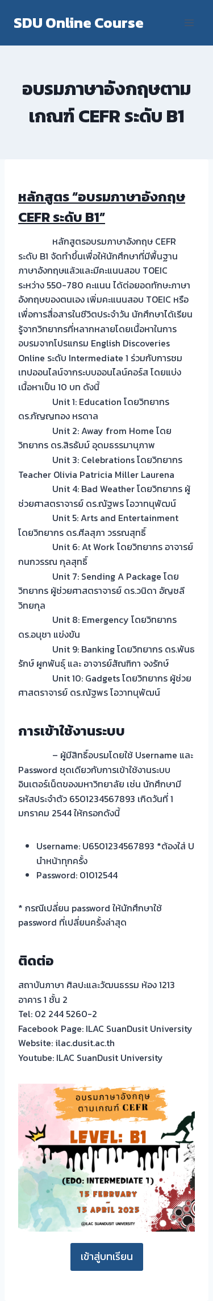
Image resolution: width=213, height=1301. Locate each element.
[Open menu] (188, 22)
